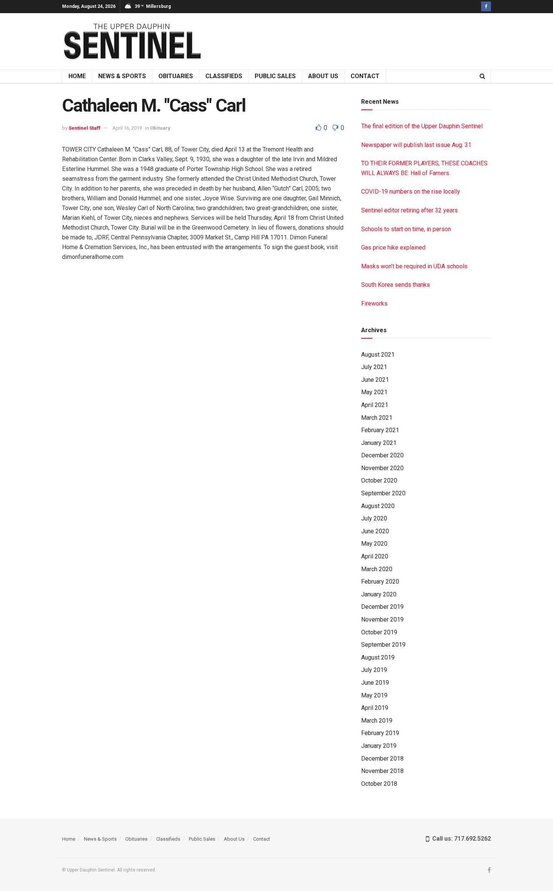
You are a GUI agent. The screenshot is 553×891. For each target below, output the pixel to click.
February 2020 (380, 581)
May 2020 (374, 543)
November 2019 (382, 619)
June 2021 (375, 379)
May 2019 (374, 695)
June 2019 (375, 682)
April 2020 (374, 556)
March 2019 (376, 720)
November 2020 (382, 468)
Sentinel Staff (84, 128)
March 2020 (376, 569)
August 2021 (378, 354)
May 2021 (374, 392)
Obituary (160, 128)
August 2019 (378, 657)
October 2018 (379, 783)
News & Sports (122, 76)
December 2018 (382, 758)
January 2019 (379, 745)
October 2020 (379, 480)
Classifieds (223, 76)
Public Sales (275, 76)
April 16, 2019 (127, 128)
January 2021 (379, 442)
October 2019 (379, 632)
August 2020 (378, 506)
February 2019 (380, 733)
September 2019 (383, 644)
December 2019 (382, 606)
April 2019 (374, 707)
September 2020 (383, 493)
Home (77, 76)
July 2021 (374, 367)
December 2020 (382, 455)
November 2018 (382, 771)
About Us (323, 76)
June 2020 (375, 531)
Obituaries (175, 76)
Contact (365, 76)
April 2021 (374, 404)
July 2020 (374, 518)
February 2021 (380, 430)
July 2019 (374, 669)
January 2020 (379, 594)
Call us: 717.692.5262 (460, 838)
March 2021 (376, 417)
